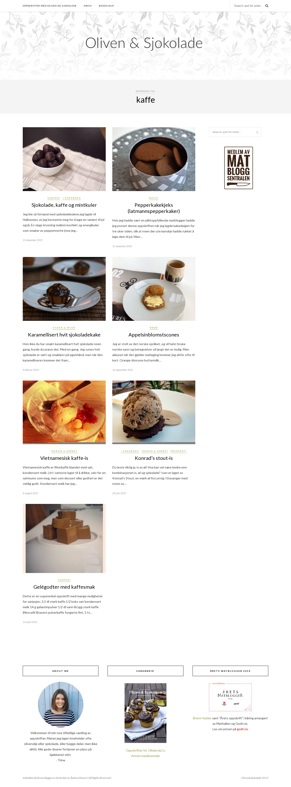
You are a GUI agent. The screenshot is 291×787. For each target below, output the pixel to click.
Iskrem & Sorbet (64, 451)
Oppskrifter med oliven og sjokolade (50, 5)
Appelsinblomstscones (153, 334)
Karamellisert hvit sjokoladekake (64, 334)
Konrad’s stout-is (154, 458)
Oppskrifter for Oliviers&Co (145, 750)
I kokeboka (72, 198)
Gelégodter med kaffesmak (64, 587)
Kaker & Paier (64, 327)
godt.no (242, 729)
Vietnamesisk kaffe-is (64, 458)
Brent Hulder (202, 718)
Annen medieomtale (145, 756)
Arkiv (88, 5)
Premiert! (179, 451)
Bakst (153, 198)
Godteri (54, 198)
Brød (154, 327)
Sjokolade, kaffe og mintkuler (64, 205)
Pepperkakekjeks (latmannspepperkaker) (154, 208)
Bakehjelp (106, 5)
